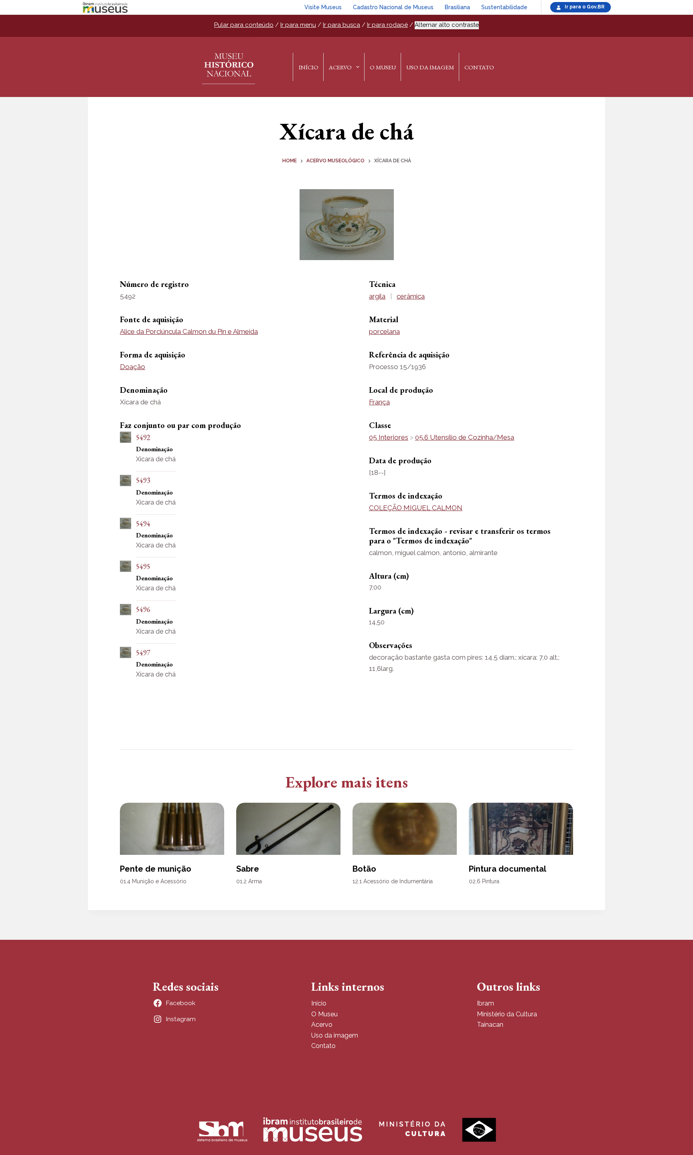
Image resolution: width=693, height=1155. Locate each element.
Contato (479, 67)
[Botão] (405, 829)
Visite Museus (323, 7)
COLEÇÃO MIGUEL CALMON (415, 508)
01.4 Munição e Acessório (153, 881)
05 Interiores (388, 437)
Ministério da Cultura (507, 1014)
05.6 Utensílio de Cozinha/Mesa (464, 437)
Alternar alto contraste (447, 24)
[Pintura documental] (521, 829)
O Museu (383, 67)
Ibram (485, 1003)
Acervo (340, 67)
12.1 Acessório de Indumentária (393, 881)
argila (377, 296)
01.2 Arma (249, 881)
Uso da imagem (334, 1035)
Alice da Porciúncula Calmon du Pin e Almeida (189, 331)
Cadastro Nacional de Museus (393, 7)
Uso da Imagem (430, 67)
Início (308, 67)
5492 (143, 437)
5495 (143, 566)
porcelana (384, 331)
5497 (143, 652)
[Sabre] (288, 829)
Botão (364, 869)
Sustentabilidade (504, 7)
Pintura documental (507, 869)
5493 (143, 480)
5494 (143, 523)
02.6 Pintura (484, 881)
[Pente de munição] (172, 829)
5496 (143, 609)
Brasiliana (457, 7)
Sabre (247, 869)
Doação (132, 367)
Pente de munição (155, 869)
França (379, 402)
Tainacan (490, 1024)
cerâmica (411, 296)
